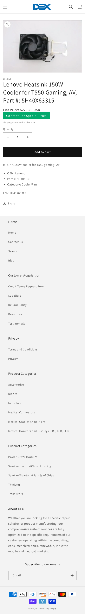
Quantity (8, 129)
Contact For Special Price (26, 116)
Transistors (15, 494)
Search (12, 251)
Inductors (14, 403)
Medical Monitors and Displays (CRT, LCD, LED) (39, 431)
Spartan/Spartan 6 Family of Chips (31, 475)
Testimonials (16, 323)
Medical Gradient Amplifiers (26, 422)
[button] (5, 6)
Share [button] (11, 203)
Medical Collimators (21, 412)
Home (12, 232)
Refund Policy (17, 305)
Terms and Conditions (23, 349)
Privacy (13, 359)
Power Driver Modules (23, 457)
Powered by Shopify (48, 608)
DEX (37, 608)
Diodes (13, 394)
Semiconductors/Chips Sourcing (29, 466)
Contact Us (15, 242)
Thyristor (14, 484)
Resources (15, 314)
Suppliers (14, 295)
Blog (11, 260)
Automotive (16, 384)
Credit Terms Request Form (26, 286)
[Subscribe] (72, 575)
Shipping (7, 122)
